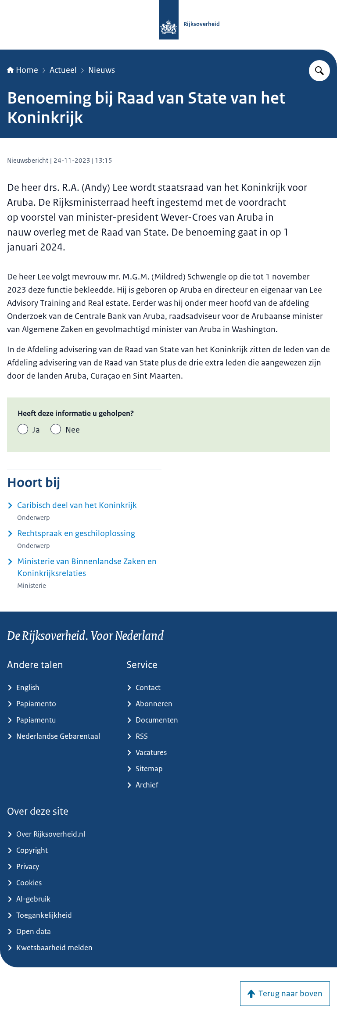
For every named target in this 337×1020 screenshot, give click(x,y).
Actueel (63, 70)
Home (27, 70)
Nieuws (101, 70)
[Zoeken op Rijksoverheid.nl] (319, 70)
